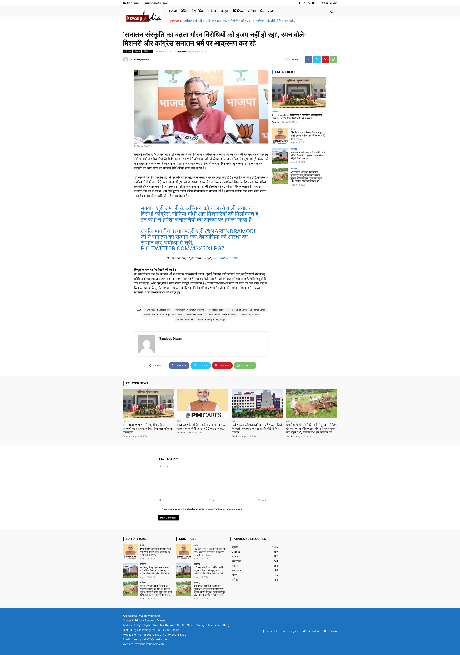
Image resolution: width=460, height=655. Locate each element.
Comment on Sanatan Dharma (189, 310)
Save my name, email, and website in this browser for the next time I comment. (202, 509)
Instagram (293, 631)
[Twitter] (309, 3)
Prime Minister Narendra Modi (221, 315)
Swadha (275, 122)
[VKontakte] (304, 631)
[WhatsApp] (333, 59)
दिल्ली (293, 129)
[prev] (329, 21)
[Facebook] (299, 3)
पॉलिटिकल (147, 51)
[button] (332, 11)
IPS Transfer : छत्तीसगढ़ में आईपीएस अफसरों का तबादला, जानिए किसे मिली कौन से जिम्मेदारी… (297, 117)
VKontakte (313, 631)
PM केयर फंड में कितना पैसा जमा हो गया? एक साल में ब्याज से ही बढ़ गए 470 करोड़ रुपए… (308, 135)
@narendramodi (230, 231)
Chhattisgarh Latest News (158, 310)
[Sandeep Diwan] (126, 59)
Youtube (332, 631)
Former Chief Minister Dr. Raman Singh (247, 310)
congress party (216, 310)
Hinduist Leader (194, 315)
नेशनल (137, 51)
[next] (335, 21)
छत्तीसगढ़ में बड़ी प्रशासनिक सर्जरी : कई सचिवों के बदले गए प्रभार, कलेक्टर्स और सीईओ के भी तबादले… (308, 155)
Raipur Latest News (250, 315)
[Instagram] (304, 3)
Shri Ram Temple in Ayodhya (211, 319)
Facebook (272, 631)
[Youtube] (313, 3)
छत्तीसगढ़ (127, 51)
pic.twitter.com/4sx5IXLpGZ (183, 248)
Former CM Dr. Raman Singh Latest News (162, 315)
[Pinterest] (325, 59)
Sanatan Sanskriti (185, 319)
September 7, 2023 (226, 258)
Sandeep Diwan (140, 59)
